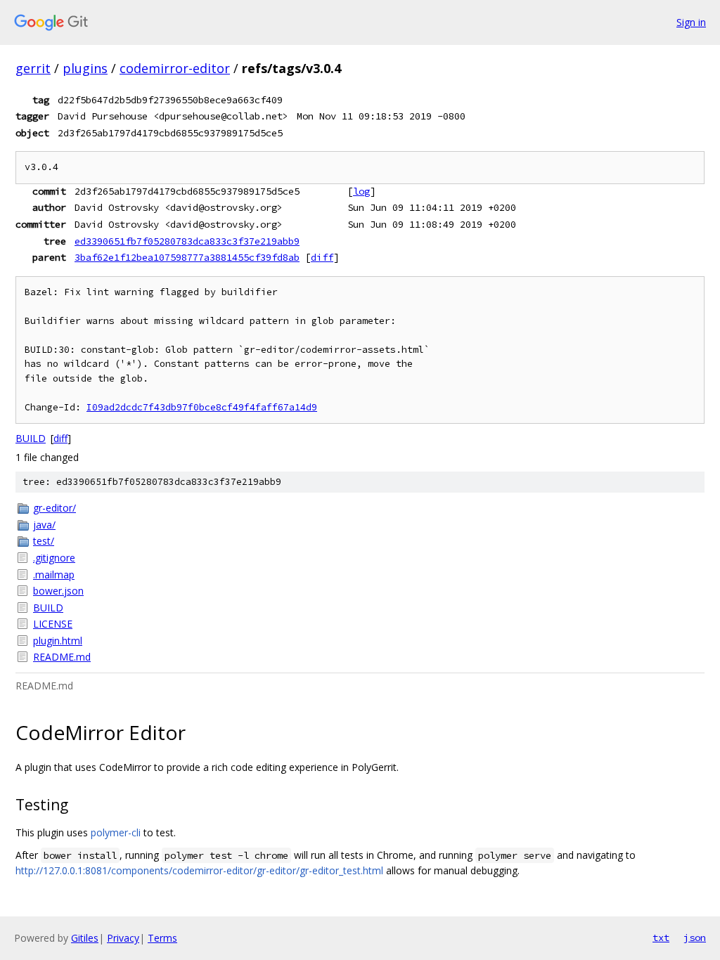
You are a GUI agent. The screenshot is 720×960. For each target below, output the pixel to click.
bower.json (58, 590)
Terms (162, 938)
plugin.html (57, 640)
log (361, 191)
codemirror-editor (175, 68)
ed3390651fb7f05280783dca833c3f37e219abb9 (187, 241)
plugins (85, 68)
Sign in (691, 22)
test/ (43, 540)
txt (660, 937)
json (694, 937)
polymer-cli (116, 832)
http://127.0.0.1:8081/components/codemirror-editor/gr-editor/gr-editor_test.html (199, 870)
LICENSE (52, 623)
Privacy (123, 938)
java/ (44, 524)
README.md (62, 656)
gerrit (33, 68)
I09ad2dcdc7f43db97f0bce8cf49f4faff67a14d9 (201, 407)
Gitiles (84, 938)
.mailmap (54, 574)
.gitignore (54, 557)
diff (322, 257)
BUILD (30, 438)
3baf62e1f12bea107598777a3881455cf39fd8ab (187, 257)
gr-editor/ (54, 507)
